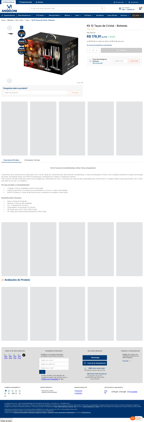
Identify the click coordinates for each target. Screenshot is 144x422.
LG (94, 406)
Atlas (97, 406)
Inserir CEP (139, 2)
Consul (85, 406)
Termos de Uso (86, 412)
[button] (139, 2)
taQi (75, 406)
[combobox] (67, 8)
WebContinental (62, 406)
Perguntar (75, 92)
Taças (27, 20)
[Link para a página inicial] (3, 20)
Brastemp (90, 406)
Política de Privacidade (49, 379)
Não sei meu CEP (98, 65)
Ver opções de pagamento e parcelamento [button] (99, 47)
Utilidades (10, 20)
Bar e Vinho (19, 20)
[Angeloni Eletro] (9, 8)
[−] (89, 52)
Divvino (40, 2)
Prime (56, 406)
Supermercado (26, 2)
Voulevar (70, 406)
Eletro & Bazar (10, 2)
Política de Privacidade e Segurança (24, 412)
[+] (96, 52)
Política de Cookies (41, 412)
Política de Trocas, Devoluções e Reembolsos (61, 412)
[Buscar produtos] (102, 8)
